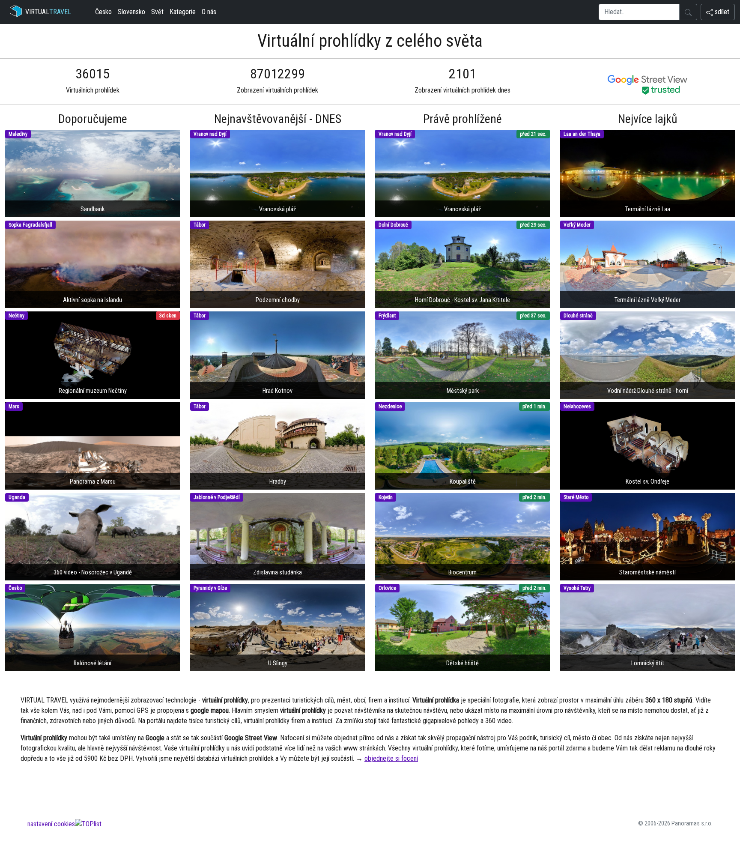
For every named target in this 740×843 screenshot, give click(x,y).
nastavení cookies (51, 824)
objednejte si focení (391, 758)
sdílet (721, 12)
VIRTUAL (48, 12)
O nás (209, 12)
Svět (157, 12)
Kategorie (183, 12)
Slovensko (131, 12)
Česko (103, 12)
